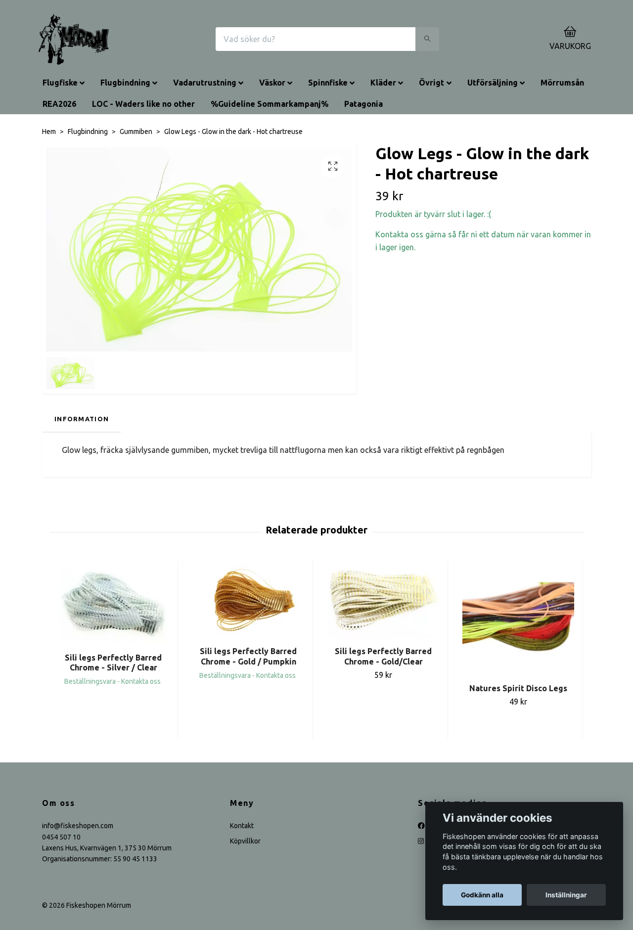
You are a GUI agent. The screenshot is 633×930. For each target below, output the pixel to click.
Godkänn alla (482, 895)
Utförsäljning (492, 82)
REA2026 (59, 103)
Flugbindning (125, 82)
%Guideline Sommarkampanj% (269, 103)
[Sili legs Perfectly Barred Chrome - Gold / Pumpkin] (248, 601)
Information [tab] (81, 418)
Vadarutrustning (204, 82)
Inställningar (566, 895)
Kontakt (242, 826)
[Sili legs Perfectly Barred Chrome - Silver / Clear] (113, 604)
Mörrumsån (562, 82)
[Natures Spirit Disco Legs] (518, 619)
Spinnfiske (328, 82)
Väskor (272, 82)
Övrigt (431, 82)
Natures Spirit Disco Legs (518, 688)
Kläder (383, 82)
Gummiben (136, 131)
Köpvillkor (245, 841)
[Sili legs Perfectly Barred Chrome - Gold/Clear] (383, 601)
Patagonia (363, 103)
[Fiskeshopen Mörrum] (74, 39)
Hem (49, 131)
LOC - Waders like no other (143, 103)
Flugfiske (60, 82)
